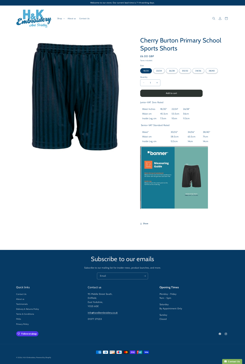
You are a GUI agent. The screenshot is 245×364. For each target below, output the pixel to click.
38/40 (212, 70)
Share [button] (145, 223)
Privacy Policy (22, 324)
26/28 (172, 70)
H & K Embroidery (29, 357)
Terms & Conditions (25, 314)
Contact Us (21, 294)
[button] (61, 18)
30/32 (185, 70)
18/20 (146, 70)
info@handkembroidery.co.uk (103, 312)
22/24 (159, 70)
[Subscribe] (145, 276)
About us (20, 299)
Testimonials (22, 304)
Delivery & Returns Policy (27, 309)
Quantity (143, 77)
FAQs (18, 319)
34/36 (198, 70)
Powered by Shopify (43, 357)
